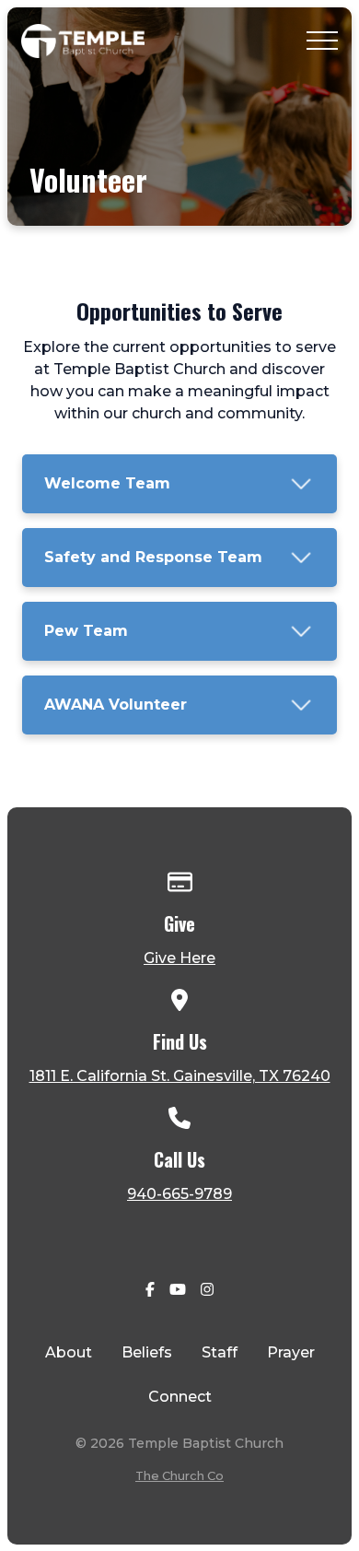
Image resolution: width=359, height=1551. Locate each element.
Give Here (179, 958)
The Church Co (179, 1476)
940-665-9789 (179, 1194)
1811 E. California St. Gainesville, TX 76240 (179, 1076)
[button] (322, 40)
